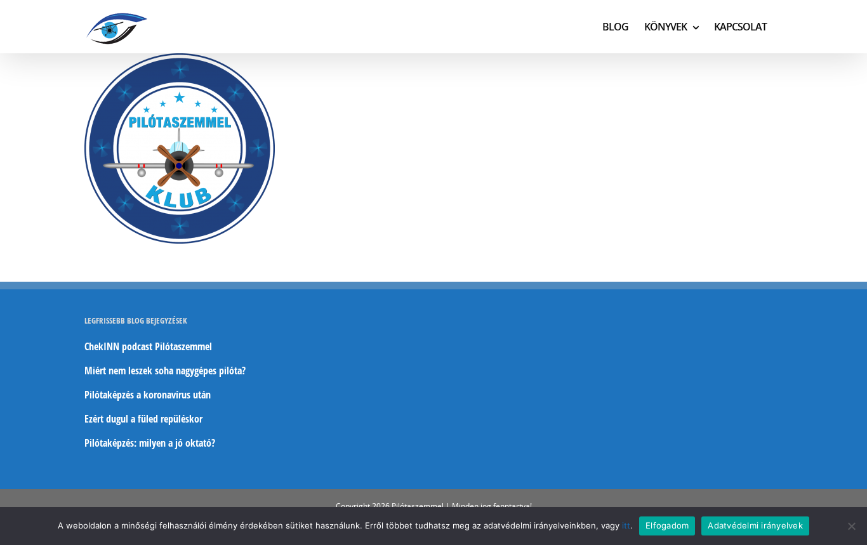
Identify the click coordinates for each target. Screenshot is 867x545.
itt (626, 525)
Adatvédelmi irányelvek (755, 525)
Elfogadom (667, 525)
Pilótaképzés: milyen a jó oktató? (149, 443)
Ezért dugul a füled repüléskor (143, 419)
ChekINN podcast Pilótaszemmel (148, 346)
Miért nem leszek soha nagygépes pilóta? (165, 371)
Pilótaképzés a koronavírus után (147, 395)
